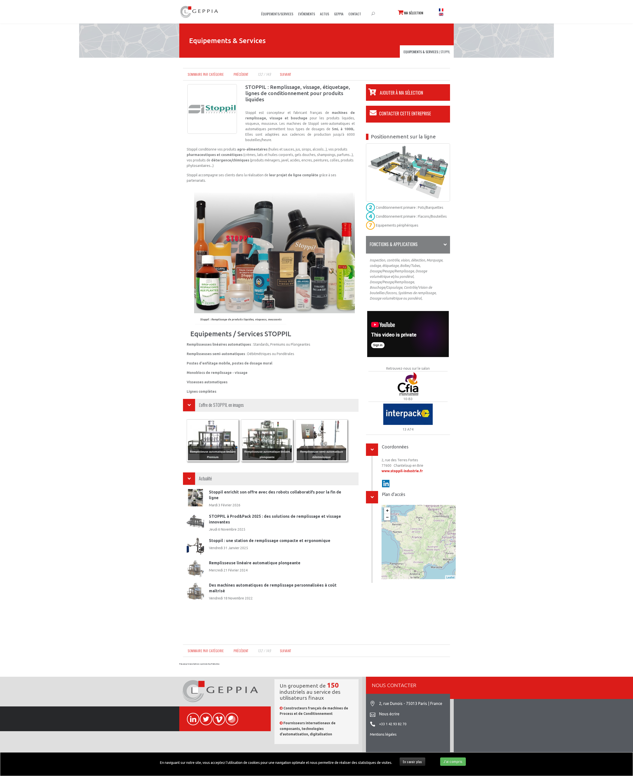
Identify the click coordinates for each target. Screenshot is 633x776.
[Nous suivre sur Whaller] (229, 716)
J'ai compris (453, 762)
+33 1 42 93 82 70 (393, 724)
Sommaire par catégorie (206, 74)
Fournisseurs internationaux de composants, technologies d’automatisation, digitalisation (308, 728)
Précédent (241, 74)
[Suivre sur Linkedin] (385, 483)
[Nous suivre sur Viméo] (216, 716)
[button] (394, 92)
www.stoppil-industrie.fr (402, 471)
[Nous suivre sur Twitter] (203, 716)
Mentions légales (383, 734)
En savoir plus (412, 761)
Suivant (285, 74)
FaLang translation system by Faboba (199, 664)
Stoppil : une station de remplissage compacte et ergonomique (269, 540)
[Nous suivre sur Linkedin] (191, 716)
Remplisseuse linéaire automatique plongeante (254, 563)
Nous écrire (389, 714)
